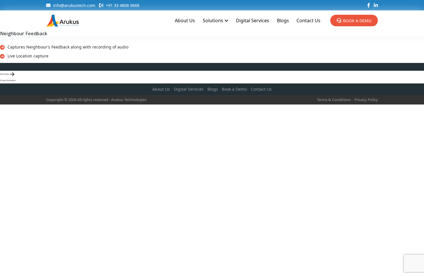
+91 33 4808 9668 (122, 5)
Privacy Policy (366, 99)
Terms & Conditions (334, 99)
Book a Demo (357, 20)
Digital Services (252, 20)
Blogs (283, 20)
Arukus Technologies (129, 99)
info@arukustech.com (73, 5)
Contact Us (308, 20)
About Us (185, 20)
